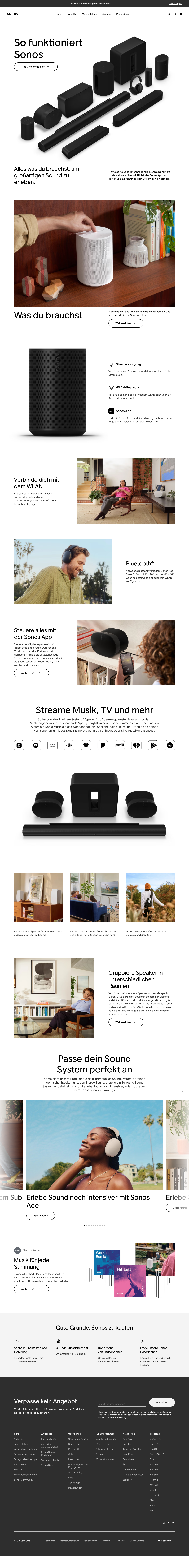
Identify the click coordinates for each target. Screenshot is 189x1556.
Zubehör (127, 1479)
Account (18, 1438)
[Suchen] (175, 14)
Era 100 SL (155, 1469)
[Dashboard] (12, 14)
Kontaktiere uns (149, 1358)
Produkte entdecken (33, 66)
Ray (152, 1459)
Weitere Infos (123, 323)
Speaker (127, 1444)
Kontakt (18, 1469)
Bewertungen (75, 1487)
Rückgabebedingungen (26, 1459)
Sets (125, 1464)
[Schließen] (9, 4)
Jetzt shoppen (175, 3)
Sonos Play (155, 1438)
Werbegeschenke (50, 1460)
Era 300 (154, 1474)
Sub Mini (154, 1495)
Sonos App (74, 1482)
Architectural (129, 1469)
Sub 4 (153, 1490)
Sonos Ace (155, 1444)
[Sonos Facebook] (159, 1523)
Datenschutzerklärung (116, 1417)
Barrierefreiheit (90, 1540)
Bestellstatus (21, 1444)
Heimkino (128, 1454)
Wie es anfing (75, 1472)
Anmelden (162, 1402)
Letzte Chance (48, 1438)
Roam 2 (154, 1479)
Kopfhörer (128, 1438)
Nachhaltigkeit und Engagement (78, 1466)
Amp (152, 1505)
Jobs (71, 1454)
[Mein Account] (169, 14)
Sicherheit (121, 1540)
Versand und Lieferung (25, 1449)
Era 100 (154, 1464)
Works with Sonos (105, 1459)
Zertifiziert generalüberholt (49, 1445)
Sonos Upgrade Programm (49, 1453)
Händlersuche (21, 1464)
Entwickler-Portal (104, 1449)
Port (152, 1510)
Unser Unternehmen (78, 1438)
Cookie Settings (137, 1540)
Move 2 (154, 1484)
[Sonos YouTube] (173, 1522)
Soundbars (128, 1459)
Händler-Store (103, 1444)
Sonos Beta (47, 1465)
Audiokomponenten (133, 1474)
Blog (70, 1477)
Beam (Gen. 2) (157, 1454)
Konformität (106, 1540)
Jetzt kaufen (40, 1215)
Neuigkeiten (74, 1444)
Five (152, 1500)
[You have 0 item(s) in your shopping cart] (180, 14)
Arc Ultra (154, 1449)
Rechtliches (50, 1540)
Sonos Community (23, 1479)
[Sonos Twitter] (168, 1523)
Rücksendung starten (25, 1454)
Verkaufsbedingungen (25, 1474)
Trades (99, 1454)
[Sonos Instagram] (164, 1523)
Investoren (73, 1459)
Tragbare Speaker (132, 1449)
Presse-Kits (74, 1449)
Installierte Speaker (106, 1438)
